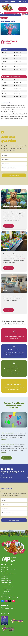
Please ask (22, 258)
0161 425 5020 (12, 1)
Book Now (22, 9)
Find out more (8, 225)
